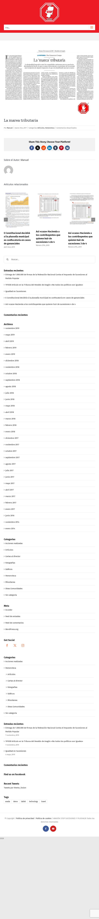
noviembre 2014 (12, 522)
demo (15, 801)
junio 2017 (9, 477)
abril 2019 (9, 341)
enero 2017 (10, 509)
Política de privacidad (25, 818)
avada (7, 801)
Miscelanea (10, 582)
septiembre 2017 (12, 457)
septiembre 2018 (12, 380)
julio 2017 (9, 470)
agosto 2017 (10, 464)
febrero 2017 (10, 502)
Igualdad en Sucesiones (15, 291)
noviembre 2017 (12, 444)
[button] (6, 220)
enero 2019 (10, 354)
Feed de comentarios (14, 623)
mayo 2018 (10, 406)
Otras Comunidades (13, 588)
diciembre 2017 (11, 438)
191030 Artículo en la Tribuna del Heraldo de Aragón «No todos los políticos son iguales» (44, 285)
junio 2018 (9, 399)
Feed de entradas (12, 616)
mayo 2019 (10, 335)
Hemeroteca (49, 128)
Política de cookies (43, 818)
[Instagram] (23, 645)
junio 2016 (9, 515)
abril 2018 (9, 412)
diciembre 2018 (12, 360)
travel (43, 801)
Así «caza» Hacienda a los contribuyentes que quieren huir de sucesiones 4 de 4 (40, 304)
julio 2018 (9, 393)
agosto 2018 (10, 386)
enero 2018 (10, 431)
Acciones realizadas (14, 543)
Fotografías (10, 563)
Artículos (41, 128)
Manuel (10, 128)
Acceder (8, 610)
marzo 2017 (10, 496)
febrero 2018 (10, 425)
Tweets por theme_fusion (15, 788)
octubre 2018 (11, 373)
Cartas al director (12, 556)
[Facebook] (7, 645)
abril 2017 (9, 490)
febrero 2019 (10, 348)
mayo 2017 (9, 483)
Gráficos (8, 569)
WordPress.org (11, 629)
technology (33, 801)
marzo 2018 (10, 419)
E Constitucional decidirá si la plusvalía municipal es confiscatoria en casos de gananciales (44, 298)
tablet (23, 801)
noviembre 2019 (12, 328)
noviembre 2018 (12, 367)
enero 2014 (10, 528)
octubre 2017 (10, 451)
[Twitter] (15, 645)
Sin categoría (11, 595)
